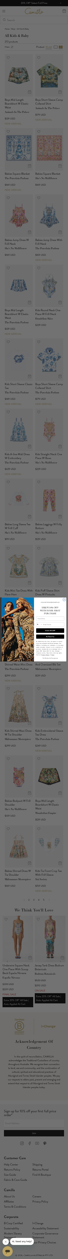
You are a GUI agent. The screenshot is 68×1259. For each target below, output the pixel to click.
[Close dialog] (64, 599)
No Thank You (50, 637)
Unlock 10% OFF (50, 631)
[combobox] (39, 624)
